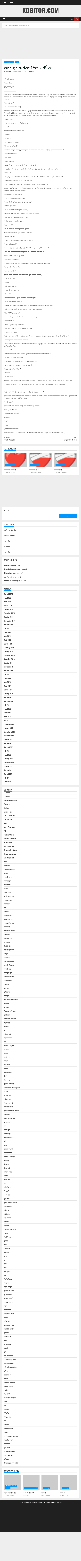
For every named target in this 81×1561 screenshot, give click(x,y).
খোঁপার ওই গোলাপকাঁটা (9, 535)
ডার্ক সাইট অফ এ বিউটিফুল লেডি (12, 1087)
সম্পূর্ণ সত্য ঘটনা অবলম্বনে (11, 1436)
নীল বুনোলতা (7, 1164)
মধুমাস (5, 1340)
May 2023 (7, 713)
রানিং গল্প (17, 62)
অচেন (5, 861)
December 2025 (9, 613)
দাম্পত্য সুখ (7, 1122)
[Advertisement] (40, 44)
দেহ (5, 1126)
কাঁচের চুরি (6, 995)
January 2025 (8, 651)
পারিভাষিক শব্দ (7, 1187)
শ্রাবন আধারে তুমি (8, 1428)
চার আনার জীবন (8, 1038)
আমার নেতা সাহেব (8, 919)
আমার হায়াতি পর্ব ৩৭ (65, 460)
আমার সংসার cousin (9, 930)
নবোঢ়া (5, 1145)
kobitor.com (40, 10)
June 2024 (7, 678)
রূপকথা (6, 1378)
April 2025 (7, 640)
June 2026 (7, 598)
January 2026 (8, 609)
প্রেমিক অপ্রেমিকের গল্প (10, 1229)
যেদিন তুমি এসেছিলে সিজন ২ (9, 62)
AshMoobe (7, 581)
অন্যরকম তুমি (7, 881)
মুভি (5, 1352)
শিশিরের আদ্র (7, 1417)
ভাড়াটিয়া (6, 1317)
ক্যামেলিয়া (6, 1026)
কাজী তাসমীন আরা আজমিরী (11, 999)
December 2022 (9, 732)
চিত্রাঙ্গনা (6, 1049)
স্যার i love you (8, 1455)
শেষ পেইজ (6, 1424)
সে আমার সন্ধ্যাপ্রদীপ (9, 1451)
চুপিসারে (6, 1053)
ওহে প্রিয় (6, 984)
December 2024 (9, 655)
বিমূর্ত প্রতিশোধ (8, 1279)
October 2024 (8, 663)
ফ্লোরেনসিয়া (7, 1248)
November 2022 (9, 736)
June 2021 (7, 781)
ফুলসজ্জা (6, 1241)
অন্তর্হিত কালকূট (8, 877)
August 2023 (8, 701)
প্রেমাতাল (6, 1225)
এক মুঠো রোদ (16, 565)
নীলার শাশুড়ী (7, 1168)
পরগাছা (6, 1175)
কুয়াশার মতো (7, 1015)
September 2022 (9, 743)
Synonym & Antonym (10, 850)
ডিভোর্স (6, 1091)
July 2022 (7, 751)
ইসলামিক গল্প (7, 946)
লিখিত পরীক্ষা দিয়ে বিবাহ (10, 1398)
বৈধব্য (5, 1306)
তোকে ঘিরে (6, 1114)
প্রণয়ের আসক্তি (8, 1206)
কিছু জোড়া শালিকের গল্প (10, 1011)
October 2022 (8, 739)
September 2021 (9, 770)
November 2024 (9, 659)
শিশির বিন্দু (6, 1413)
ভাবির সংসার (7, 1321)
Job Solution (8, 819)
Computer (7, 804)
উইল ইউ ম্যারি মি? (9, 950)
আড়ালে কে (6, 904)
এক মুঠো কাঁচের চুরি (9, 965)
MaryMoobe (8, 569)
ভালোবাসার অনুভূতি (9, 1329)
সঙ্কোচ (6, 1432)
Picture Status (9, 835)
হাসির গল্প (6, 1459)
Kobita (6, 823)
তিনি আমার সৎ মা (8, 1107)
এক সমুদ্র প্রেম (8, 972)
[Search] (72, 19)
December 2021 (9, 762)
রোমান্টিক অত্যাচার (8, 1386)
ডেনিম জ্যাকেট (7, 1099)
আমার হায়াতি (8, 465)
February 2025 (9, 647)
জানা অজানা (7, 1064)
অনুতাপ (6, 873)
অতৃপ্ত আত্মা (7, 865)
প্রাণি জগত (7, 1214)
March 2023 (8, 720)
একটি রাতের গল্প (8, 980)
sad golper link (9, 846)
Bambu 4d (7, 565)
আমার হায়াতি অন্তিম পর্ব (15, 460)
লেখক (5, 1401)
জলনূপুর (6, 1061)
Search (6, 510)
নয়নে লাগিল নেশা (8, 1149)
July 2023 (7, 705)
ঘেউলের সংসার (7, 1034)
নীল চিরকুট (6, 1160)
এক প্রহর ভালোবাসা (9, 961)
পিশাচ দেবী (6, 1191)
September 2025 (9, 621)
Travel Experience (10, 854)
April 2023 (7, 716)
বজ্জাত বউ (6, 1252)
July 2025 (7, 628)
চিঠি (5, 1041)
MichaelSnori (8, 573)
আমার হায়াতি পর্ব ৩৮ (40, 460)
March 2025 (8, 644)
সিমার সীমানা (7, 1443)
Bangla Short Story (10, 800)
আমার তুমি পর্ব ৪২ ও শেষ (19, 581)
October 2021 (8, 766)
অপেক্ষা (6, 888)
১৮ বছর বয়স (7, 796)
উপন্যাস (6, 953)
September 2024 (9, 667)
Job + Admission (9, 815)
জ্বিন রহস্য (7, 1080)
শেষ (5, 1421)
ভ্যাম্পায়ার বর (7, 1336)
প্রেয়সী (6, 1233)
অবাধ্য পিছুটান (7, 892)
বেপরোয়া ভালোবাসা (8, 1302)
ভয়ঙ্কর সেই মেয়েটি (9, 1313)
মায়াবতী (6, 1348)
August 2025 (8, 624)
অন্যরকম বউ (7, 884)
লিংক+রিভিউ (7, 1394)
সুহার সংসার (7, 1447)
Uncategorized (9, 858)
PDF (5, 831)
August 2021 (8, 774)
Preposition (8, 842)
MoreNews (48, 1502)
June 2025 (7, 632)
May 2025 (7, 636)
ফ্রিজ (5, 1244)
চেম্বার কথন (7, 1057)
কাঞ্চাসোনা (6, 1003)
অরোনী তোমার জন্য (9, 896)
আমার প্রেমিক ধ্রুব (9, 923)
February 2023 (9, 724)
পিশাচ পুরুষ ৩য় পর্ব (16, 577)
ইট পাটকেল (7, 942)
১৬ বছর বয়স (7, 792)
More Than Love (9, 827)
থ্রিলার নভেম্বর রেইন (9, 1118)
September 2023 (9, 697)
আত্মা (5, 907)
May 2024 (7, 682)
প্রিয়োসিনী (6, 1221)
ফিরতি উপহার (7, 1237)
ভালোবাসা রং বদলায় (9, 1325)
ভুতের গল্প (6, 1332)
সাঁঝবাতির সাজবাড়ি (8, 1440)
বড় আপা (6, 1256)
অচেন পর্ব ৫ (7, 546)
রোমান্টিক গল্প (7, 1390)
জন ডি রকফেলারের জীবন (10, 530)
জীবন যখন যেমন (8, 1072)
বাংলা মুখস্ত (7, 1271)
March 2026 (8, 605)
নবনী (5, 1141)
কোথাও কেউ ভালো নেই (10, 1018)
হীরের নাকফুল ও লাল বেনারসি (11, 1463)
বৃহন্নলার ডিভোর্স (8, 1298)
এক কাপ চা (6, 957)
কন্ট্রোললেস (7, 992)
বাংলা (5, 1264)
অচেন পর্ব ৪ (7, 552)
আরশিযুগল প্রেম (8, 938)
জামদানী (6, 1068)
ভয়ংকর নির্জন (7, 1309)
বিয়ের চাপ (6, 1283)
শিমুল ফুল (6, 1409)
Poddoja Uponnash (10, 838)
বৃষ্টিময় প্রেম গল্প (8, 1294)
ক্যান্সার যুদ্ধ (7, 1022)
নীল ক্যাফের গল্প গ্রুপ (9, 1156)
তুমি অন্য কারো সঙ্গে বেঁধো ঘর (11, 1110)
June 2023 (7, 709)
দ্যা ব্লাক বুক (7, 1133)
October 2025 (8, 617)
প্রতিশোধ (6, 1210)
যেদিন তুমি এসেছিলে (9, 1363)
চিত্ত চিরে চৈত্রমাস (9, 1045)
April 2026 (7, 602)
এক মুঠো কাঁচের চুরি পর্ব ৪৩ (10, 438)
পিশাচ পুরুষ (7, 1195)
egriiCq (6, 577)
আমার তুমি (6, 911)
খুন (4, 1030)
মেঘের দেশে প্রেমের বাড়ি (10, 1359)
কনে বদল (6, 988)
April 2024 (7, 686)
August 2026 (8, 594)
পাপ (5, 1183)
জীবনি (5, 1076)
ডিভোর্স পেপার (7, 1095)
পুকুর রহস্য (6, 1198)
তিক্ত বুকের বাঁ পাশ (8, 1103)
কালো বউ (6, 1007)
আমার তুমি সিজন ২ (8, 915)
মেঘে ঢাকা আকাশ (8, 1355)
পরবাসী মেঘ (7, 1179)
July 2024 (7, 674)
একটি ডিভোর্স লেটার (9, 976)
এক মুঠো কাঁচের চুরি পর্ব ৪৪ (70, 438)
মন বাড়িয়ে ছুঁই (7, 1344)
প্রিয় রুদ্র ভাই (7, 1218)
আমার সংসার (7, 927)
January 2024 (8, 693)
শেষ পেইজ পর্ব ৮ (19, 573)
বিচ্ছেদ (5, 1275)
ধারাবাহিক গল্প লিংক (8, 1137)
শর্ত (5, 1405)
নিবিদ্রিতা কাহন (8, 1152)
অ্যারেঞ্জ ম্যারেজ (8, 900)
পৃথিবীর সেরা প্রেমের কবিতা (10, 1202)
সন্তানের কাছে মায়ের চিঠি (20, 569)
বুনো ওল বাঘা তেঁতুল (9, 1290)
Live (76, 19)
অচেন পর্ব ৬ (7, 541)
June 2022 (7, 755)
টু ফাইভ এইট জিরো (9, 1084)
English (6, 808)
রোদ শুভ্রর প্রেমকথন (9, 1382)
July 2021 (7, 778)
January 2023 (8, 728)
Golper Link (7, 812)
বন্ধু (5, 1260)
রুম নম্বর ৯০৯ (7, 1375)
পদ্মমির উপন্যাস (8, 1172)
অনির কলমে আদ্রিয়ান (9, 869)
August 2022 (8, 747)
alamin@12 (8, 71)
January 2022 (8, 759)
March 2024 (8, 690)
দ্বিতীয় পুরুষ (7, 1129)
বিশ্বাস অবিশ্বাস (8, 1286)
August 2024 (8, 670)
